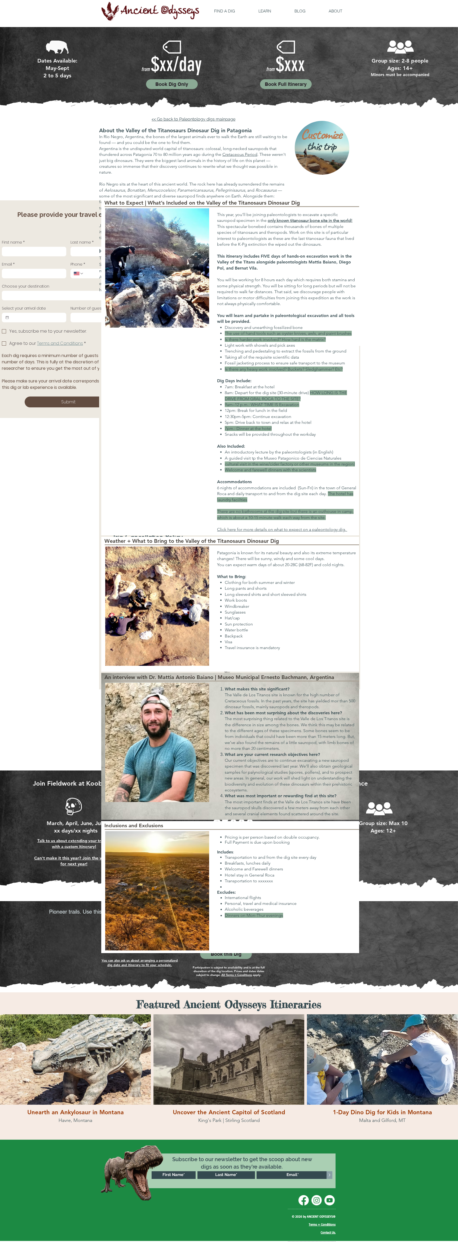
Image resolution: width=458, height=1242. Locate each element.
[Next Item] (446, 1059)
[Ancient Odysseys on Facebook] (303, 1200)
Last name (82, 242)
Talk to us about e (54, 840)
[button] (224, 11)
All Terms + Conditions (236, 975)
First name (13, 242)
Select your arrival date (24, 308)
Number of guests (88, 308)
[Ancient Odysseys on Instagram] (316, 1200)
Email (8, 264)
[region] (323, 149)
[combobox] (68, 295)
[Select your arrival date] (7, 317)
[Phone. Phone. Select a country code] (79, 273)
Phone (78, 264)
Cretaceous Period (239, 154)
